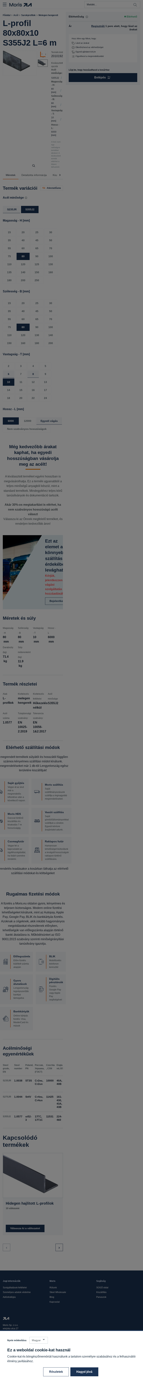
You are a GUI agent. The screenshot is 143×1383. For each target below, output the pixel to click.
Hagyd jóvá (84, 1371)
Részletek (56, 1371)
